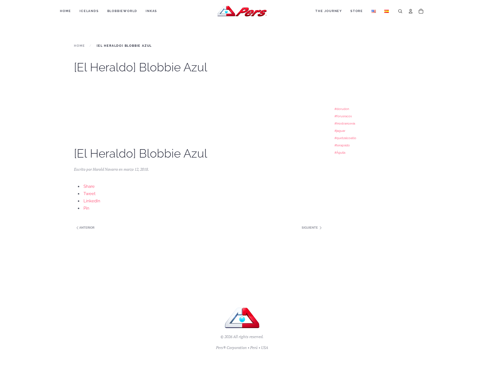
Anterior (86, 228)
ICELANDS (89, 11)
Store (356, 11)
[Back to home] (242, 11)
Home (65, 11)
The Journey (328, 11)
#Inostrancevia (344, 123)
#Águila (339, 152)
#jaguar (339, 130)
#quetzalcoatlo (345, 138)
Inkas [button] (151, 11)
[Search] (400, 11)
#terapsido (342, 145)
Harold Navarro (105, 169)
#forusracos (343, 116)
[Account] (411, 11)
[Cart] (421, 11)
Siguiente (310, 228)
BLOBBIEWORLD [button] (122, 11)
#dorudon (341, 109)
